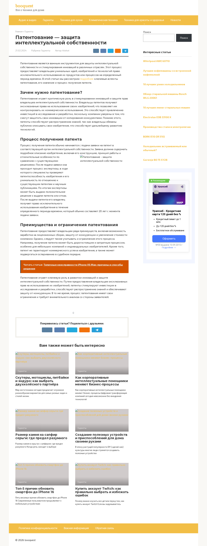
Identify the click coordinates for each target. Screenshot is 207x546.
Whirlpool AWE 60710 (156, 60)
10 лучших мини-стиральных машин (166, 107)
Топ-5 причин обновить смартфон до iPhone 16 (34, 490)
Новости (175, 20)
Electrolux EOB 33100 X (157, 117)
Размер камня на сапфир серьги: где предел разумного (41, 436)
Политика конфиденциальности (38, 528)
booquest (24, 5)
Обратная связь (104, 528)
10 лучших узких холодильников (164, 84)
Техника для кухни (71, 20)
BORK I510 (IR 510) (154, 136)
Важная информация (76, 528)
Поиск (147, 31)
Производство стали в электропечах (167, 126)
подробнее (86, 78)
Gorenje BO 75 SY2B (155, 159)
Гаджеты (48, 20)
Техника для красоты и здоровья (144, 20)
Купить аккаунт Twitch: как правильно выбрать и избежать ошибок (102, 492)
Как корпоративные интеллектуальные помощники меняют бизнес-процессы (101, 381)
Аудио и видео (27, 20)
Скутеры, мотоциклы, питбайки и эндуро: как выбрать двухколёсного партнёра (42, 381)
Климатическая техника (103, 20)
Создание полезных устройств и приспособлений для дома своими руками (101, 438)
